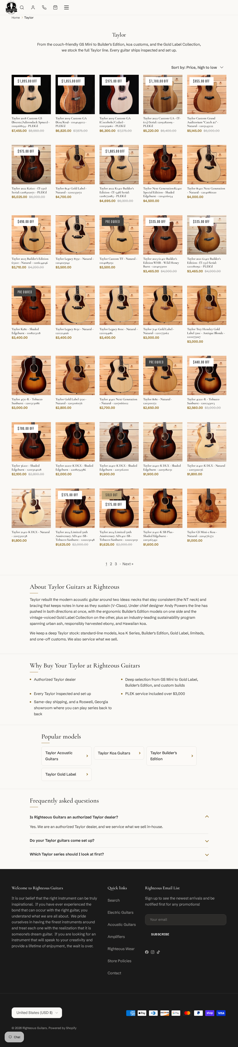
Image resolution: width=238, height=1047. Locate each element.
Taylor (28, 17)
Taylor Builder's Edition (163, 755)
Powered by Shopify (62, 1028)
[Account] (33, 7)
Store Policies (119, 960)
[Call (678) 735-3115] (44, 7)
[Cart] (55, 7)
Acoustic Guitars (122, 924)
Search (114, 900)
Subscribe (160, 934)
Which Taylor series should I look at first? (67, 854)
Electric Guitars (120, 912)
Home (16, 17)
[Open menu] (66, 7)
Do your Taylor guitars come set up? (62, 840)
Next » (127, 563)
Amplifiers (116, 936)
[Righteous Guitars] (11, 7)
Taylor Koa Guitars (114, 753)
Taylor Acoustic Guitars (59, 755)
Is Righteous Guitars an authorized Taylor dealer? (74, 817)
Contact (114, 973)
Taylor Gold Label (60, 774)
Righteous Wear (121, 948)
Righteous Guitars (35, 1028)
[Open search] (21, 7)
